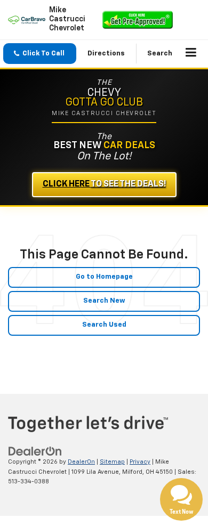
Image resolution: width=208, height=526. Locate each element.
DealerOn (81, 462)
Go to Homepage (104, 276)
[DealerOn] (35, 451)
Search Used (104, 324)
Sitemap (112, 462)
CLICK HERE (104, 184)
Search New (104, 300)
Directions (106, 53)
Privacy (140, 462)
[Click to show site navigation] (191, 54)
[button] (39, 53)
